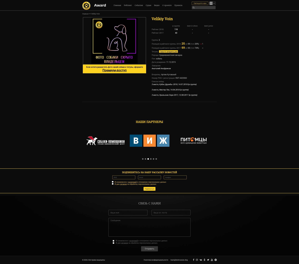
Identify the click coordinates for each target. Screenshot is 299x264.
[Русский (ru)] (211, 3)
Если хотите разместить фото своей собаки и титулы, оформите (114, 69)
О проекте (167, 5)
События (139, 5)
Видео (157, 5)
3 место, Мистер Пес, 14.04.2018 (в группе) (170, 90)
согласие (123, 184)
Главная (117, 5)
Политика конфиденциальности (156, 260)
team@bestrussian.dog (179, 260)
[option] (114, 45)
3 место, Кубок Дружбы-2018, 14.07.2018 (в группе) (174, 84)
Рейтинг (128, 5)
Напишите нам (200, 3)
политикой (132, 182)
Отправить (149, 248)
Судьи (148, 5)
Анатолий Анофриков (161, 68)
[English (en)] (214, 3)
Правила (178, 5)
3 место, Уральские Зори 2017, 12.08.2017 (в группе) (174, 95)
